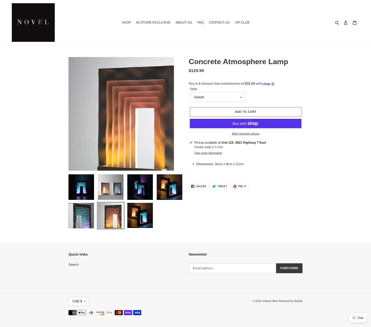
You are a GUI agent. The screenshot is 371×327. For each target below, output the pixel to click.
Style (193, 89)
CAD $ (77, 301)
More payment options (246, 133)
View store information (208, 153)
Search (73, 264)
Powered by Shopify (291, 301)
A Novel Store (270, 301)
